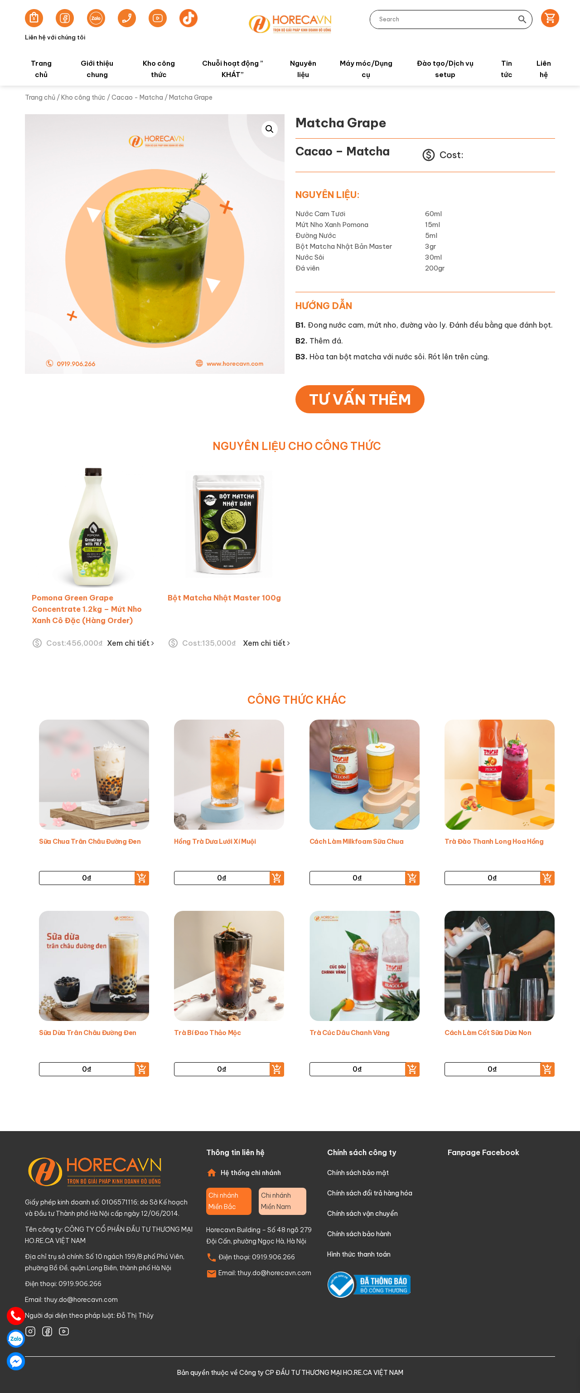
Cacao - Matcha (137, 97)
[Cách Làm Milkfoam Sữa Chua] (364, 777)
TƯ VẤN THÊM (360, 399)
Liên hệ (543, 69)
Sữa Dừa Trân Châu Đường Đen (87, 1033)
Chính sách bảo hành (359, 1234)
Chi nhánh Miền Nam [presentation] (276, 1201)
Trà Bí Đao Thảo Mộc (207, 1033)
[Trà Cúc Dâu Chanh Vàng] (364, 968)
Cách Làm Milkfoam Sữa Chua (356, 841)
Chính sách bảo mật (358, 1173)
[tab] (229, 1201)
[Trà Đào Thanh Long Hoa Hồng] (500, 777)
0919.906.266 (273, 1257)
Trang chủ (41, 69)
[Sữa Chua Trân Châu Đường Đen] (94, 777)
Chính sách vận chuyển (362, 1213)
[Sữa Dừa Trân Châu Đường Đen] (94, 968)
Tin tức (506, 69)
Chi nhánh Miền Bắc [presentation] (223, 1201)
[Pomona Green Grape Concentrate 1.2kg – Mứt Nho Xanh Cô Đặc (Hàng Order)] (93, 526)
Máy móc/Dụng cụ (366, 69)
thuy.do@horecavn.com (81, 1300)
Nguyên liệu (303, 69)
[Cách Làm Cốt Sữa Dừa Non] (500, 968)
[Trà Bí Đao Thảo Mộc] (229, 968)
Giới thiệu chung (97, 69)
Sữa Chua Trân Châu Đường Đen (90, 841)
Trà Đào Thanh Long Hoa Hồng (494, 841)
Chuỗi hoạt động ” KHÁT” (232, 69)
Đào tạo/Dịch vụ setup (445, 69)
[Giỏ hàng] (547, 19)
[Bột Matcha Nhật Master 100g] (229, 526)
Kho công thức (159, 69)
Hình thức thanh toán (359, 1254)
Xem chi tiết (129, 643)
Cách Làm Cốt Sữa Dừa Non (488, 1033)
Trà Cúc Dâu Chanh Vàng (349, 1033)
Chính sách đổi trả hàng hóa (369, 1193)
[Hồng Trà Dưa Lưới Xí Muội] (229, 777)
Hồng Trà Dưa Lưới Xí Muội (215, 841)
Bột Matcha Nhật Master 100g (224, 597)
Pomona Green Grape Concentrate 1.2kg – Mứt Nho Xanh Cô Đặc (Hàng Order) (87, 609)
